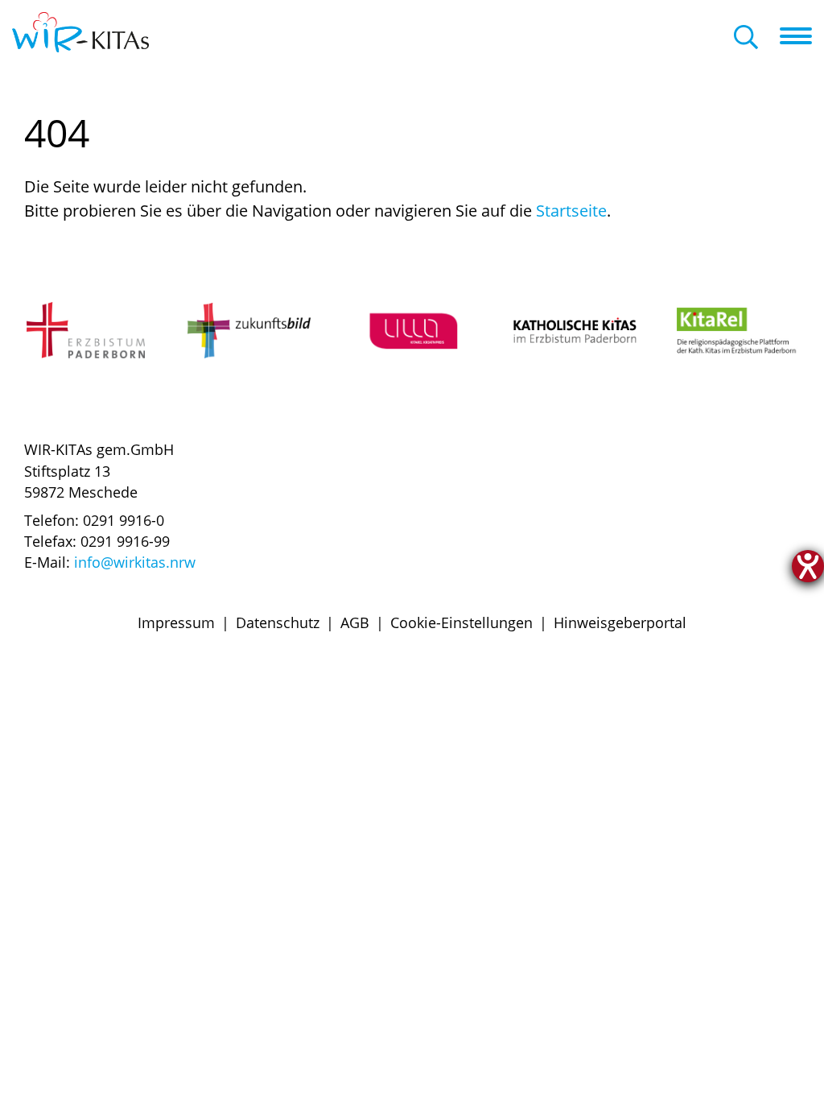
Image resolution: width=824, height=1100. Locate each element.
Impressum (176, 622)
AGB (354, 622)
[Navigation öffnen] (802, 36)
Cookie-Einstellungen (461, 622)
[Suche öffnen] (746, 38)
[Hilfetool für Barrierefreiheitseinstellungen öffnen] (808, 566)
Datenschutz (277, 622)
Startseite (571, 210)
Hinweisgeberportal (620, 622)
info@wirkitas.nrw (135, 562)
